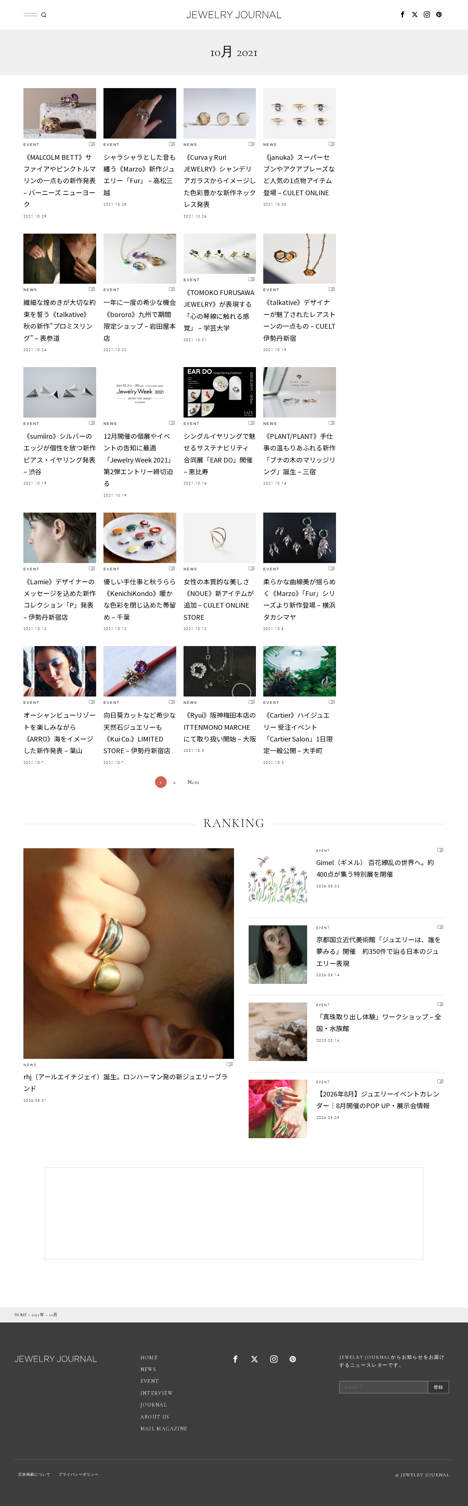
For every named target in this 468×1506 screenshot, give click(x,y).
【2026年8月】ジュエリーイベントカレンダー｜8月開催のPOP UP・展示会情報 (377, 1099)
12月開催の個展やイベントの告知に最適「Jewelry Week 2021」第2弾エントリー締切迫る (138, 459)
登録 (438, 1387)
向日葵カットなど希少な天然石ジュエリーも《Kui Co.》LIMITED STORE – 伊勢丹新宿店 (139, 732)
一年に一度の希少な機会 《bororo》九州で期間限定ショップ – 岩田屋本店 (139, 319)
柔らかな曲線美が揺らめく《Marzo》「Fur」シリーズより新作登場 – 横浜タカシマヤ (299, 599)
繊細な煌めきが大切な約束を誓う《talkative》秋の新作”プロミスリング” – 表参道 (59, 319)
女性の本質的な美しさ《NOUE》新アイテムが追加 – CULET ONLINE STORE (219, 599)
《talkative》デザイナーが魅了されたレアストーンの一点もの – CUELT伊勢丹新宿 (299, 319)
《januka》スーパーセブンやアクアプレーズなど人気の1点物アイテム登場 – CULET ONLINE (299, 174)
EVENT (31, 145)
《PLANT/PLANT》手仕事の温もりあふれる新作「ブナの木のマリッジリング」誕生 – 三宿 (299, 453)
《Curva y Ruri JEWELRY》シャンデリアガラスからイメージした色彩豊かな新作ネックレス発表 (220, 180)
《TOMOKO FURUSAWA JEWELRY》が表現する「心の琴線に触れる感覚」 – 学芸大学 (219, 309)
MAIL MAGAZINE (164, 1429)
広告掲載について (34, 1474)
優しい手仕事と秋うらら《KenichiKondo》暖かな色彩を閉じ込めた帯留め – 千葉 (139, 599)
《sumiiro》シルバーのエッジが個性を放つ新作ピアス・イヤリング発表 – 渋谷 (59, 453)
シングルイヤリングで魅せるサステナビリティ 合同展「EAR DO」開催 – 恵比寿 (220, 453)
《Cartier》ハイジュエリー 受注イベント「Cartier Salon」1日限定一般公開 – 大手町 (298, 732)
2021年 (37, 1314)
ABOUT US (155, 1417)
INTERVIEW (156, 1393)
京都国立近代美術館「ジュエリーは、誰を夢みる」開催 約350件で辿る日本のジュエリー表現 (378, 951)
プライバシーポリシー (78, 1474)
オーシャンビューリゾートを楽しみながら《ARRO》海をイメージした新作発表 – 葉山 (59, 732)
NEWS (190, 145)
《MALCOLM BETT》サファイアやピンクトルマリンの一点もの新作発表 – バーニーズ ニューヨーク (59, 180)
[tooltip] (402, 14)
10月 (53, 1314)
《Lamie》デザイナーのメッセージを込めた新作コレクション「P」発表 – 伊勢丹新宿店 (59, 599)
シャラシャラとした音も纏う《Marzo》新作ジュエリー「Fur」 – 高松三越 (139, 174)
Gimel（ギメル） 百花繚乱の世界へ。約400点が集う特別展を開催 (375, 868)
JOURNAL (153, 1405)
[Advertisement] (234, 1214)
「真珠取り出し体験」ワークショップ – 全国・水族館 (378, 1022)
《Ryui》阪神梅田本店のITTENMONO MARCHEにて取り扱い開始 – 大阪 (220, 726)
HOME (21, 1314)
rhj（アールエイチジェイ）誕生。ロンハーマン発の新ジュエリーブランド (125, 1082)
